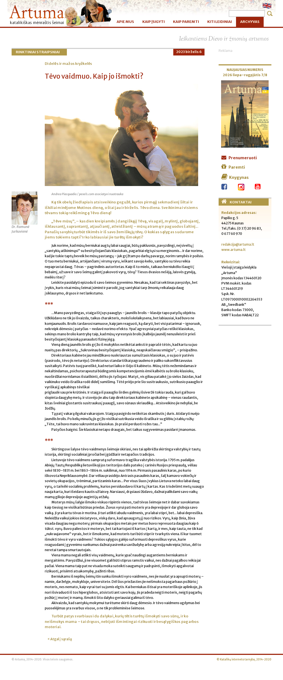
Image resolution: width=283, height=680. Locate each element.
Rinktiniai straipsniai (38, 52)
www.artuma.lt (233, 250)
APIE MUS (125, 21)
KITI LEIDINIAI (219, 21)
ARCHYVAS (250, 21)
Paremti (237, 167)
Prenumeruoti (243, 157)
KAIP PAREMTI (186, 21)
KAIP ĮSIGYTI (153, 21)
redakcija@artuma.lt (237, 244)
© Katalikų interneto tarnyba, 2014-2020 (244, 659)
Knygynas (239, 177)
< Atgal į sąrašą (60, 639)
